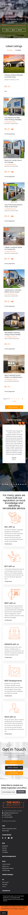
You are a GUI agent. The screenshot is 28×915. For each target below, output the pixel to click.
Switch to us (5, 866)
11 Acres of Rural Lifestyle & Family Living (14, 76)
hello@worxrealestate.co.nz (11, 813)
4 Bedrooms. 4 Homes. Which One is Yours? (13, 291)
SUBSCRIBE (21, 792)
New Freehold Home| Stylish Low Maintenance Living (14, 377)
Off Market (5, 852)
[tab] (10, 50)
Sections (4, 848)
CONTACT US (13, 762)
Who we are (5, 882)
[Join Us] (14, 720)
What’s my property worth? (9, 828)
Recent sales (5, 830)
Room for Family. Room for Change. (13, 161)
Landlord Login (6, 870)
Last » (14, 401)
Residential (5, 846)
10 (22, 399)
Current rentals (6, 864)
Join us (4, 886)
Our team (4, 884)
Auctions (4, 850)
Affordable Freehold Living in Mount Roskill (12, 334)
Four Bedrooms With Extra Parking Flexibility (13, 119)
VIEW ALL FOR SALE (13, 407)
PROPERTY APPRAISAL (13, 767)
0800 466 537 (7, 815)
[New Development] (14, 682)
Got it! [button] (3, 913)
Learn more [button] (22, 908)
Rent (20, 30)
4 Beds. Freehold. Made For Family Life (13, 248)
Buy (13, 30)
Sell (7, 30)
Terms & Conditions (12, 821)
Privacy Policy (5, 821)
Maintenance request (8, 868)
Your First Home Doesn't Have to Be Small (13, 206)
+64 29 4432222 (13, 773)
